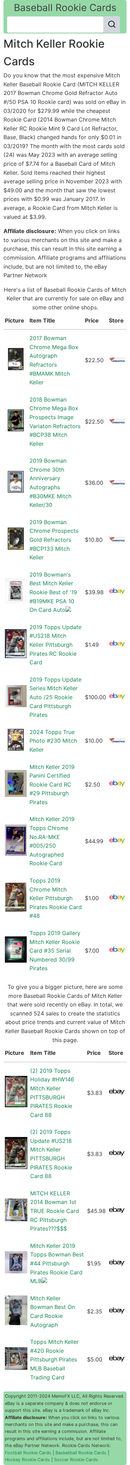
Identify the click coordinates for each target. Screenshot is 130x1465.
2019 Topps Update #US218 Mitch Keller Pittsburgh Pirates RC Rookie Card (55, 645)
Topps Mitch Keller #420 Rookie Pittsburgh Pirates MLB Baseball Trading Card (54, 1359)
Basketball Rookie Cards (80, 1452)
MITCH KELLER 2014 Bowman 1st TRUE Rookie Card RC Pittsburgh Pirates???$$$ (54, 1211)
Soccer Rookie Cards (76, 1459)
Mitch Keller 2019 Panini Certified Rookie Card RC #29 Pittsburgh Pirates (52, 784)
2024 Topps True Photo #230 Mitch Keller (53, 741)
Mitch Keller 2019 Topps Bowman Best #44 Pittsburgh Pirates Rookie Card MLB (57, 1263)
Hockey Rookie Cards (27, 1459)
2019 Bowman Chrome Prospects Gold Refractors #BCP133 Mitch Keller (53, 540)
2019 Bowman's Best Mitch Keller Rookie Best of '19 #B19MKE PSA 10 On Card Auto (53, 592)
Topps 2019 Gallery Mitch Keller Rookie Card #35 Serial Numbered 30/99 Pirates (54, 950)
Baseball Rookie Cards (65, 7)
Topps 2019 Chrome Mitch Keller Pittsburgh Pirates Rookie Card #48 (55, 898)
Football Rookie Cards (28, 1452)
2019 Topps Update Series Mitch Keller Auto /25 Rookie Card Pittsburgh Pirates (55, 697)
